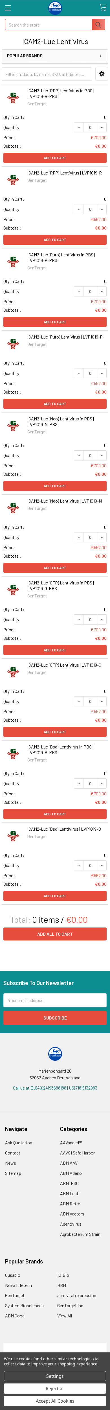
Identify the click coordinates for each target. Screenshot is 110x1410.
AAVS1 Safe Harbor (77, 1152)
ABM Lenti (70, 1193)
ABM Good (15, 1315)
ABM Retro (70, 1203)
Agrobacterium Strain (80, 1234)
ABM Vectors (72, 1213)
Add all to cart (55, 934)
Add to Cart (55, 158)
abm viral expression (76, 1295)
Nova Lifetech (18, 1285)
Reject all (55, 1388)
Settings (55, 1376)
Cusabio (12, 1275)
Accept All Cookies (55, 1401)
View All (64, 1315)
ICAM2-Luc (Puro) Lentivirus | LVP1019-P (65, 336)
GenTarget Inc (70, 1305)
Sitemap (13, 1173)
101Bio (63, 1275)
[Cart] (103, 7)
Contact (12, 1152)
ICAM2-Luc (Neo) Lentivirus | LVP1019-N (64, 500)
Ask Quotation (18, 1142)
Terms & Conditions (55, 1346)
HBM (61, 1285)
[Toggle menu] (8, 8)
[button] (101, 74)
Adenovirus (71, 1223)
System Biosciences (24, 1305)
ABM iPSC (69, 1183)
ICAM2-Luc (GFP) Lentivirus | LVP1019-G (64, 664)
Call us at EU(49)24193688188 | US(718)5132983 (55, 1087)
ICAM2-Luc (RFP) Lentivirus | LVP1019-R (64, 172)
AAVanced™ (71, 1142)
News (10, 1162)
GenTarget (15, 1295)
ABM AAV (69, 1162)
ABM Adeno (71, 1173)
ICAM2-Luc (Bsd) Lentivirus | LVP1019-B (64, 828)
